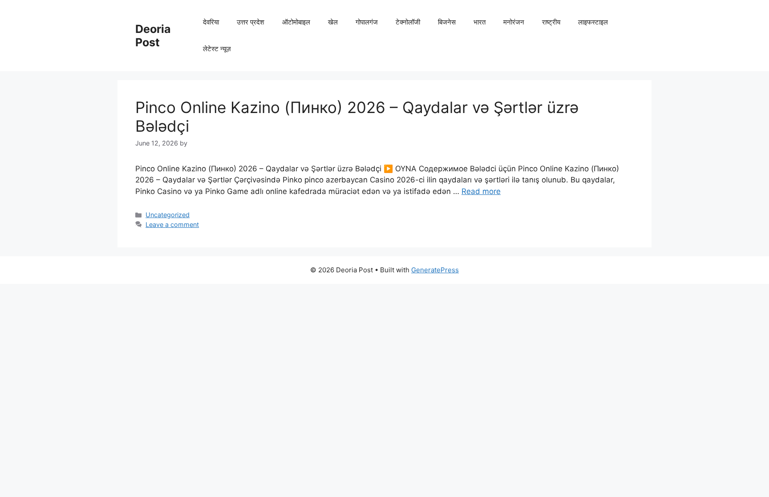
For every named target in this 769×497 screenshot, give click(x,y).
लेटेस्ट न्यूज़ (217, 48)
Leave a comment (172, 224)
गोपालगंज (367, 22)
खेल (333, 22)
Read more (481, 191)
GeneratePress (435, 270)
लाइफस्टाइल (593, 22)
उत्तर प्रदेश (250, 22)
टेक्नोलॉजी (408, 22)
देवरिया (211, 22)
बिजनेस (447, 22)
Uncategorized (168, 214)
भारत (480, 22)
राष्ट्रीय (551, 22)
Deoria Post (153, 35)
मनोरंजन (513, 22)
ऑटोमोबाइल (296, 22)
